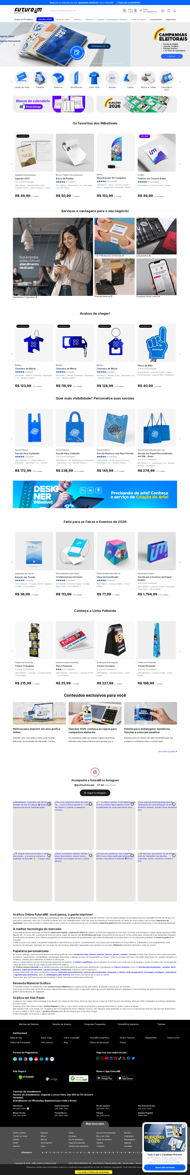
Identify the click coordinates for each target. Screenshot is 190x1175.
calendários (170, 972)
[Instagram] (102, 1058)
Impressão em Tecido (24, 574)
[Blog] (124, 1058)
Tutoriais (161, 1024)
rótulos (122, 972)
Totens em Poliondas (24, 662)
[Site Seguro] (52, 1078)
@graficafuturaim (84, 785)
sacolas (124, 954)
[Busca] (124, 10)
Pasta (71, 1133)
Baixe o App (46, 1038)
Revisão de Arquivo (62, 1024)
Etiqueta (44, 1133)
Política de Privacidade (20, 1042)
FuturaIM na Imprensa (128, 1024)
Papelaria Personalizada (25, 175)
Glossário (26, 1152)
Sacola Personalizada (105, 1133)
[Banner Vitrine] (95, 494)
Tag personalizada (77, 1143)
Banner (100, 175)
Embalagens (129, 1139)
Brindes (18, 365)
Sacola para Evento (146, 573)
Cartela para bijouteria (78, 1146)
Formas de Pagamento (25, 1052)
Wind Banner (46, 1143)
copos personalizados (32, 970)
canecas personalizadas (95, 972)
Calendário (129, 1136)
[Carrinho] (174, 10)
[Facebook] (128, 1058)
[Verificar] (26, 1077)
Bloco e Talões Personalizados (69, 175)
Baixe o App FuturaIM (108, 1071)
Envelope (73, 1136)
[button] (14, 44)
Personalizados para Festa (67, 573)
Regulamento (151, 1038)
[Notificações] (168, 10)
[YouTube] (106, 1058)
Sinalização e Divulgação (107, 662)
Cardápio (128, 1146)
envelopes (149, 972)
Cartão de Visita (20, 1136)
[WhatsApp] (163, 10)
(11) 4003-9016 (19, 1108)
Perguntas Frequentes (95, 1024)
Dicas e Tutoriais (127, 1038)
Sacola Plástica (21, 450)
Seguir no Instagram (96, 793)
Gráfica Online (19, 1133)
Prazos (123, 1042)
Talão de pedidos (104, 1139)
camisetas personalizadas (70, 972)
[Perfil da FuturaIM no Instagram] (95, 772)
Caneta (99, 1143)
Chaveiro (100, 1146)
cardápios (159, 972)
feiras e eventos (121, 967)
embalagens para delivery (58, 975)
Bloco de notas (103, 1136)
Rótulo (43, 1136)
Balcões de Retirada (29, 1024)
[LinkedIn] (111, 1058)
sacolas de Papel (51, 970)
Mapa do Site (16, 1038)
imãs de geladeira (134, 972)
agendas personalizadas (26, 975)
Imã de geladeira (76, 1139)
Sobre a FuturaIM (71, 1038)
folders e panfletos (83, 962)
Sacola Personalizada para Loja (151, 450)
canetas (166, 967)
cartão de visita (81, 954)
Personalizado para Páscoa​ (108, 573)
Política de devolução (99, 1042)
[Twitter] (133, 1058)
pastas (116, 954)
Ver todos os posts (166, 751)
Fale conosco (47, 1042)
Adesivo (16, 1146)
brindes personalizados (150, 967)
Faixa (43, 1146)
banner (108, 954)
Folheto (141, 175)
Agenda (127, 1143)
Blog (66, 1042)
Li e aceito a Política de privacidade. (93, 1172)
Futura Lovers (173, 1038)
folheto (92, 954)
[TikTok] (119, 1058)
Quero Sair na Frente (165, 1167)
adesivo (100, 954)
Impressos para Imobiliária (67, 662)
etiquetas (112, 972)
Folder (15, 1143)
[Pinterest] (115, 1058)
